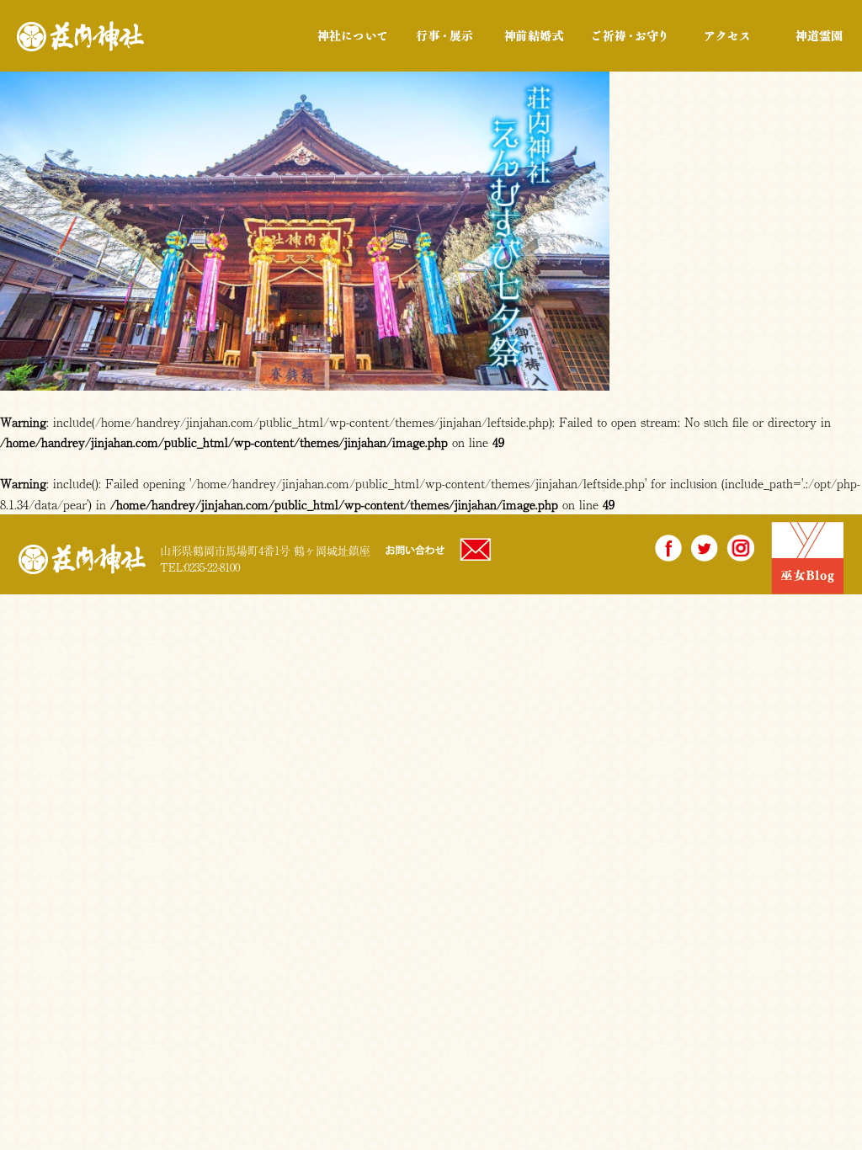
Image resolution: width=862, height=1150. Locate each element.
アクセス (727, 36)
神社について (352, 36)
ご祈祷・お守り (629, 36)
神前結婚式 (533, 36)
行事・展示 (444, 36)
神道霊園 (818, 36)
